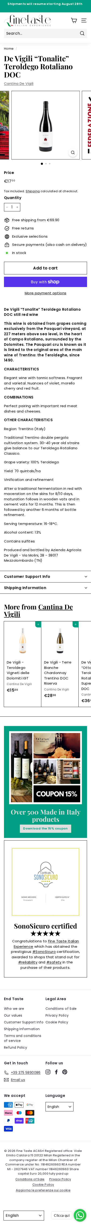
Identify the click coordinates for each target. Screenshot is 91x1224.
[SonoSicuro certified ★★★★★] (45, 882)
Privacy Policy (57, 1015)
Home (9, 49)
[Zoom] (72, 152)
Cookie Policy (57, 1022)
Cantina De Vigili (18, 83)
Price (9, 172)
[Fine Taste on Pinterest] (64, 1071)
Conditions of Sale (61, 1008)
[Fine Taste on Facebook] (56, 1071)
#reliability (28, 962)
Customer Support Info (23, 1022)
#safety (54, 962)
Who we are (14, 1008)
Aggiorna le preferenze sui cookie (43, 1190)
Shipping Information (22, 1029)
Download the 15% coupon (45, 828)
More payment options (45, 293)
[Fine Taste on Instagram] (48, 1071)
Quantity (12, 197)
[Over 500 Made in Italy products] (45, 767)
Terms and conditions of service (23, 1038)
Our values (13, 1015)
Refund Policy (15, 1047)
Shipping (33, 191)
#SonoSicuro (44, 951)
